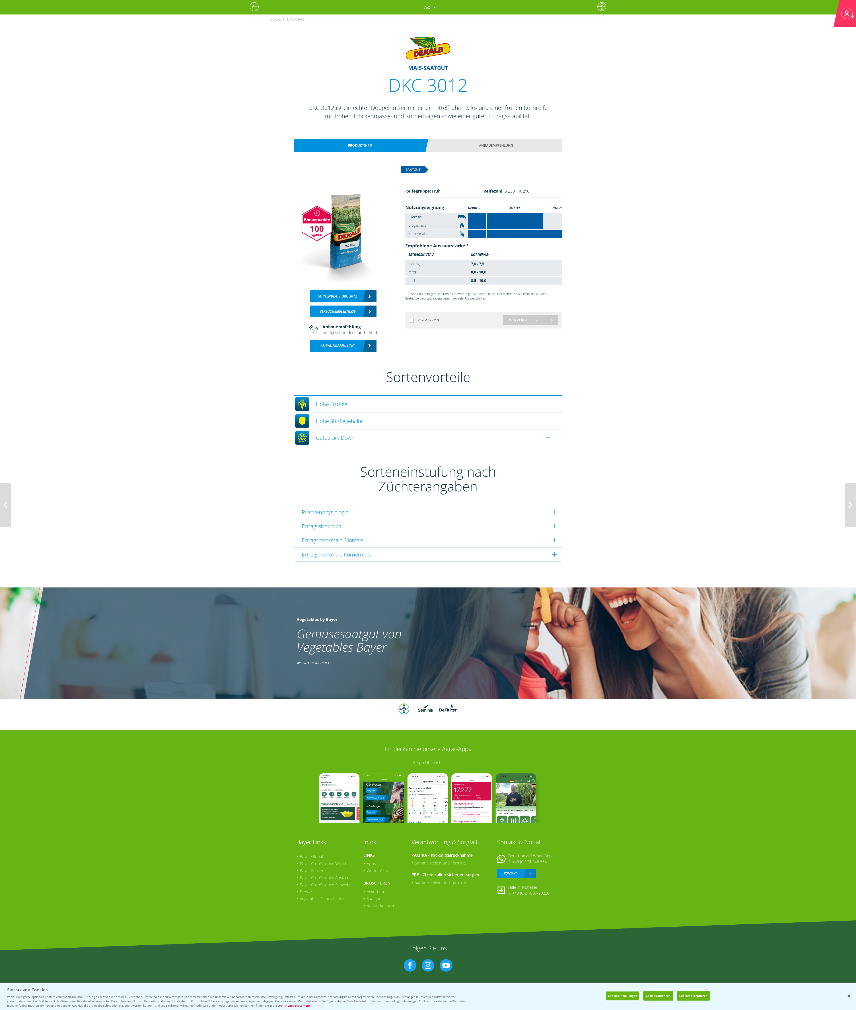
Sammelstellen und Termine (440, 863)
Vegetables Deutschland (322, 898)
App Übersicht (430, 762)
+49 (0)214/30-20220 (530, 893)
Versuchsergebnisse (338, 311)
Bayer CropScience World (323, 863)
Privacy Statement (297, 1005)
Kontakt (510, 873)
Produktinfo (360, 145)
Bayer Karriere (313, 870)
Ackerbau (375, 891)
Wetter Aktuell (379, 870)
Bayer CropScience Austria (324, 877)
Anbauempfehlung (496, 145)
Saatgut (374, 898)
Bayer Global (311, 856)
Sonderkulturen (381, 905)
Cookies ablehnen (658, 996)
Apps (371, 863)
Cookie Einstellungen (622, 996)
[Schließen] (849, 996)
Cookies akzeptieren (693, 996)
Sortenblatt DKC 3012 (337, 296)
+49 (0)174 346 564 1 (531, 861)
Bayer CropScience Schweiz (325, 884)
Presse (306, 891)
